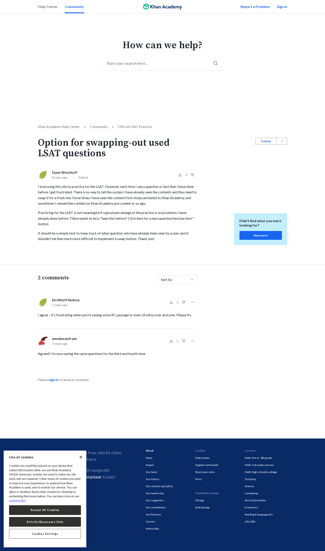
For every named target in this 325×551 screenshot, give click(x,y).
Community (74, 6)
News (149, 457)
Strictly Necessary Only (45, 522)
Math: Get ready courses (259, 465)
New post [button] (261, 235)
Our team (151, 472)
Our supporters (155, 500)
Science (249, 486)
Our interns (153, 479)
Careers (150, 521)
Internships (152, 528)
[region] (45, 498)
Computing (251, 493)
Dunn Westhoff (65, 172)
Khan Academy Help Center (59, 126)
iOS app (199, 500)
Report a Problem (255, 6)
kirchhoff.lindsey (66, 300)
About (150, 450)
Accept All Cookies (45, 510)
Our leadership (155, 493)
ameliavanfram (64, 338)
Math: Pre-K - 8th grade (258, 457)
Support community (206, 465)
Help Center (48, 6)
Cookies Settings (45, 534)
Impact (150, 465)
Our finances (153, 514)
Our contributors (156, 507)
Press (198, 479)
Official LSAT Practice (135, 126)
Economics (251, 507)
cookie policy (17, 500)
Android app (202, 507)
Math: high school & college (261, 472)
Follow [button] (266, 141)
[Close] (81, 457)
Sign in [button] (282, 6)
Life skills (250, 521)
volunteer (92, 476)
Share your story (205, 472)
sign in (53, 380)
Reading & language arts (259, 514)
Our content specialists (159, 486)
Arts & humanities (255, 500)
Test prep (250, 479)
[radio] (180, 174)
